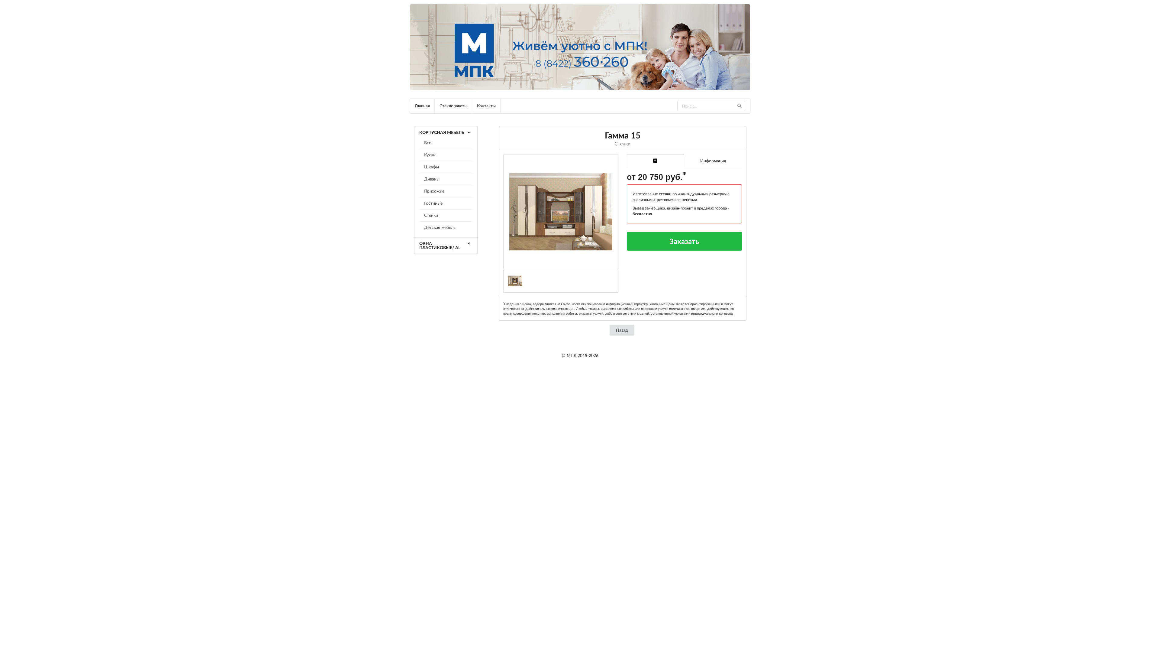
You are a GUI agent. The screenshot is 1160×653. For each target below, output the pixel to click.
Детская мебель (440, 227)
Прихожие (434, 190)
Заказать (684, 241)
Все (427, 142)
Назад (622, 330)
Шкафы (431, 166)
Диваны (432, 178)
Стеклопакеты (453, 105)
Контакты (486, 105)
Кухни (430, 154)
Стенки (431, 215)
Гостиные (433, 203)
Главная (422, 105)
